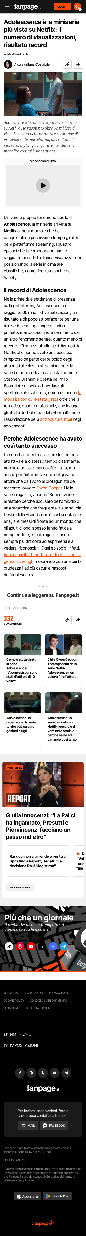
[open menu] (5, 7)
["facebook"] (53, 946)
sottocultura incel (56, 419)
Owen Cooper (49, 487)
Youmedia (11, 993)
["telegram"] (64, 946)
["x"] (42, 946)
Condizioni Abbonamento (48, 1000)
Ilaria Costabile (38, 64)
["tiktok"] (9, 946)
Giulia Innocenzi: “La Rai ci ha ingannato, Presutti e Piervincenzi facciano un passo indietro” (40, 826)
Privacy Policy (60, 993)
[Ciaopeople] (43, 1223)
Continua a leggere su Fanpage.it (43, 595)
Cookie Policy (14, 1000)
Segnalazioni (33, 993)
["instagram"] (20, 946)
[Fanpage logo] (27, 7)
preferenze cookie (38, 1008)
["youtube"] (31, 946)
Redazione (11, 1008)
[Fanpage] (43, 1088)
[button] (78, 64)
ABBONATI (62, 6)
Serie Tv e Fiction (15, 608)
